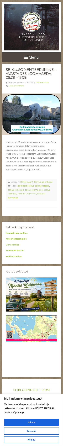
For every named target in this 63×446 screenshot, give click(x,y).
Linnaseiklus (12, 244)
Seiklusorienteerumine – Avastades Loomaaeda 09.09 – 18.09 (31, 73)
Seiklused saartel (15, 250)
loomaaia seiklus (25, 185)
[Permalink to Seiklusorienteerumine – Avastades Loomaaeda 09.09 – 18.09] (31, 114)
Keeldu (31, 439)
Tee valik (31, 431)
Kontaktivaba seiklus (17, 233)
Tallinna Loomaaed (26, 193)
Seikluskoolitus (14, 256)
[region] (31, 420)
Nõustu (31, 422)
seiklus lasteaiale (16, 189)
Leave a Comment (16, 86)
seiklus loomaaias (34, 189)
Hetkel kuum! (26, 182)
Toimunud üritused (43, 182)
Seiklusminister (42, 83)
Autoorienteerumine (16, 238)
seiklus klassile (42, 185)
